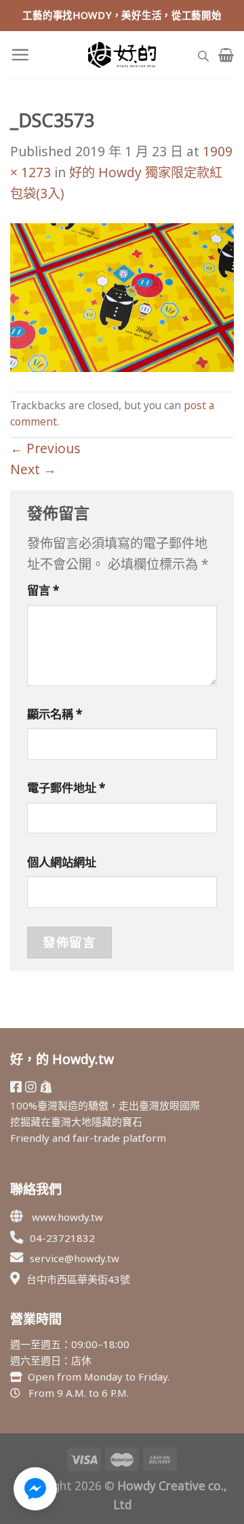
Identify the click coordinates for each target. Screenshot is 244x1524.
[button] (35, 1488)
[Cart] (226, 55)
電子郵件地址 (66, 787)
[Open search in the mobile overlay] (203, 54)
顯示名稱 (55, 714)
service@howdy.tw (74, 1258)
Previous (45, 448)
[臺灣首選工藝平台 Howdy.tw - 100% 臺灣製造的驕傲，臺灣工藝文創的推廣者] (122, 55)
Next (33, 469)
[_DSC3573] (122, 296)
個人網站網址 (61, 862)
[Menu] (20, 54)
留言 (43, 590)
